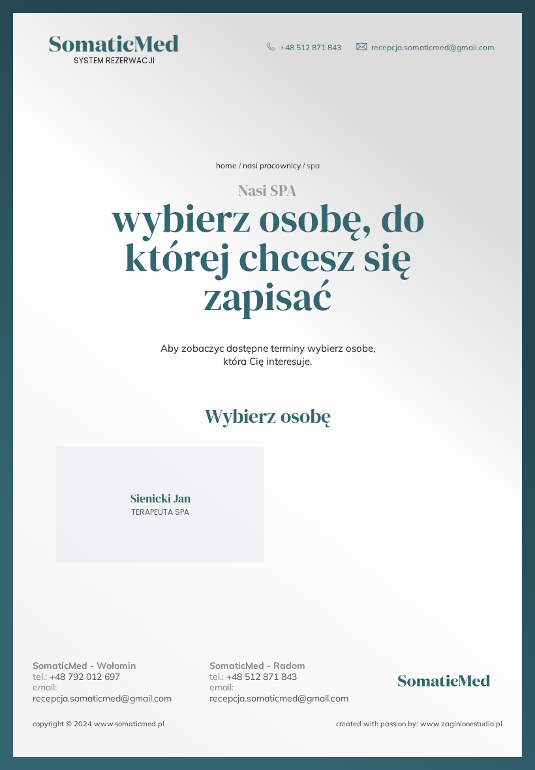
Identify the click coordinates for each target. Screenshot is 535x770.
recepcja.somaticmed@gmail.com (102, 698)
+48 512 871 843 (261, 677)
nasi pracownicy (272, 165)
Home (226, 165)
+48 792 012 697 (85, 677)
